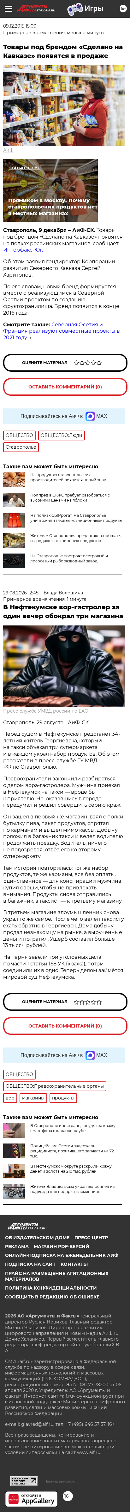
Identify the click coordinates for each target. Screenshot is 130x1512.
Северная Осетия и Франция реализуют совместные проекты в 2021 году (61, 331)
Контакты (74, 1264)
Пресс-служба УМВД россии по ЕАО (45, 711)
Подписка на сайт (30, 1264)
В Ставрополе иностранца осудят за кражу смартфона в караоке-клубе (72, 1128)
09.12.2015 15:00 (19, 26)
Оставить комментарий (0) (65, 387)
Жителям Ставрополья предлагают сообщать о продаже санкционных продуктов (75, 538)
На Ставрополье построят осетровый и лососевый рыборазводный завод (69, 558)
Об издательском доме (37, 1237)
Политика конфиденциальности (51, 1288)
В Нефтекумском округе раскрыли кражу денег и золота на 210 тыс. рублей (71, 1169)
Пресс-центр (91, 1237)
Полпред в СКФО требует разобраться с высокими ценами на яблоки (70, 498)
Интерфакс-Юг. (23, 250)
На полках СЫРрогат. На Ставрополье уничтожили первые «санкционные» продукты (76, 518)
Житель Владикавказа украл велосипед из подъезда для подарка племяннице (72, 1189)
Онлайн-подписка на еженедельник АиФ (61, 1255)
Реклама (17, 1246)
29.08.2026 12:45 (20, 593)
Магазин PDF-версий (61, 1246)
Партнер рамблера (59, 1481)
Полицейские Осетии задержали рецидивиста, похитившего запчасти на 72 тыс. (72, 1151)
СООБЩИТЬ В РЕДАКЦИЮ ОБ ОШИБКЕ (52, 1297)
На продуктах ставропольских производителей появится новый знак (68, 477)
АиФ (8, 150)
